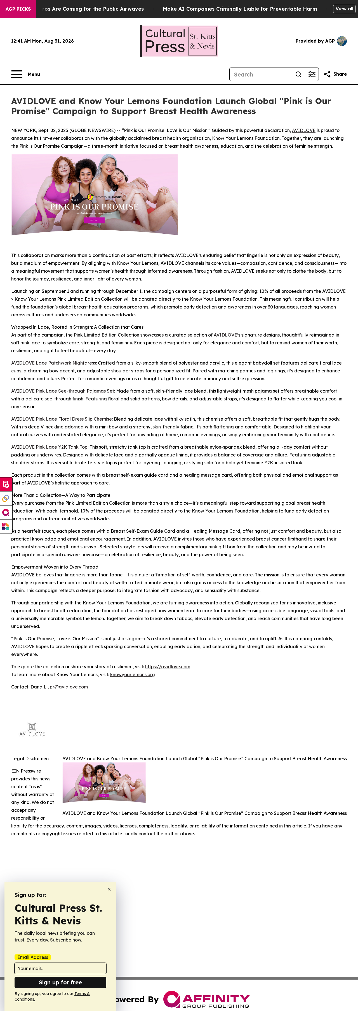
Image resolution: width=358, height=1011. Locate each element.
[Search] (298, 74)
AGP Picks (18, 9)
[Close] (109, 889)
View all (344, 8)
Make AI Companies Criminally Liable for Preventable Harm (240, 9)
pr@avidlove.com (69, 687)
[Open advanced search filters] (312, 74)
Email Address (32, 957)
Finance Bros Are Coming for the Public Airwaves (80, 9)
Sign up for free (60, 982)
